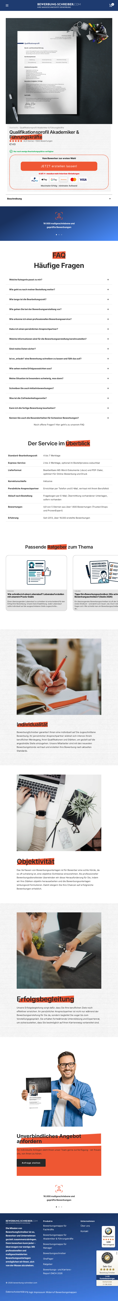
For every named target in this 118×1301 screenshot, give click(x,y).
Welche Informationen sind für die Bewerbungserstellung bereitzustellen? (47, 338)
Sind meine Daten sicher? (22, 348)
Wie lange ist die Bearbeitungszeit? (27, 299)
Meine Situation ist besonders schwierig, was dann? (36, 378)
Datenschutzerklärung (17, 1291)
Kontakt (84, 1231)
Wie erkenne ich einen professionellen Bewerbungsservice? (40, 319)
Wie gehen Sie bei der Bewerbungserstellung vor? (35, 309)
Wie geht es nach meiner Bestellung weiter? (32, 289)
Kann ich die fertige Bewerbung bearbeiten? (32, 408)
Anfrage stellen (31, 1163)
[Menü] (113, 1227)
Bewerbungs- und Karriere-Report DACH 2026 (57, 1271)
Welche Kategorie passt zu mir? (25, 279)
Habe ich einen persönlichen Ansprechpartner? (33, 329)
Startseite (13, 127)
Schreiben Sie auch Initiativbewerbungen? (31, 388)
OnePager (48, 1258)
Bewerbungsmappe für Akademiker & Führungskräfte (58, 1237)
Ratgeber (48, 1264)
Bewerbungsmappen (66, 1292)
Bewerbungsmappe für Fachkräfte (54, 1227)
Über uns (85, 1225)
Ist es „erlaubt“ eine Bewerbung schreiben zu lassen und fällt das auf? (45, 358)
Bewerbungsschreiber (54, 1253)
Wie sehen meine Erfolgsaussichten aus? (30, 368)
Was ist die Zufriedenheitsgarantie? (28, 398)
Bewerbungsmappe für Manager (54, 1246)
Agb (31, 1292)
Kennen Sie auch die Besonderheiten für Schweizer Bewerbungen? (44, 418)
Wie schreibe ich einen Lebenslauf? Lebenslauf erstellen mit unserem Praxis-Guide (35, 595)
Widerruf (50, 1292)
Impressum (39, 1292)
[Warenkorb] (110, 5)
